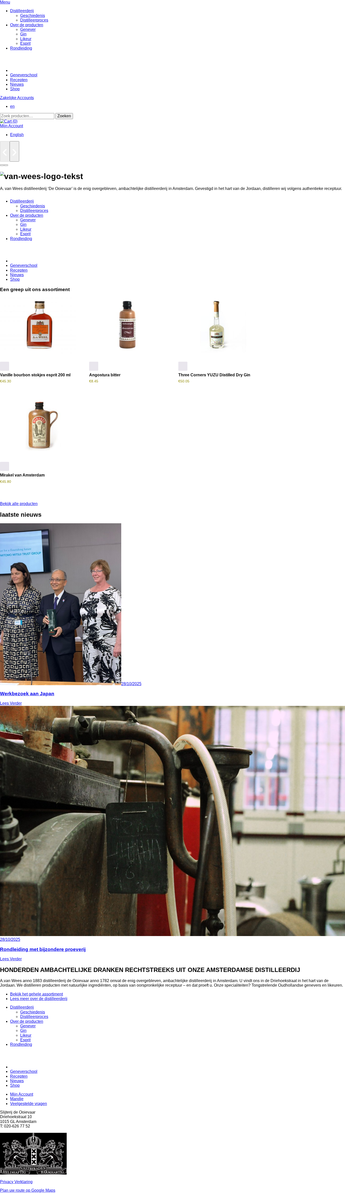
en (12, 106)
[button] (4, 366)
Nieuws (17, 84)
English (17, 135)
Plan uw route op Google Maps (27, 1190)
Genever (28, 29)
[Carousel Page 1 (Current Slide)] (2, 165)
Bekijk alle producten (19, 504)
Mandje (16, 1099)
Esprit (25, 43)
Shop (15, 89)
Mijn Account (11, 126)
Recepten (19, 80)
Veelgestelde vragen (28, 1103)
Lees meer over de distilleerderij (38, 998)
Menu (5, 2)
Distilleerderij (22, 11)
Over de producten (26, 25)
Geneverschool (23, 75)
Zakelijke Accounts (17, 98)
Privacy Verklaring (16, 1182)
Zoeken (64, 116)
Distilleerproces (34, 20)
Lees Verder (11, 703)
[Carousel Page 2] (6, 165)
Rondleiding (21, 48)
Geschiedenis (32, 15)
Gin (23, 34)
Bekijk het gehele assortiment (36, 994)
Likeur (25, 39)
